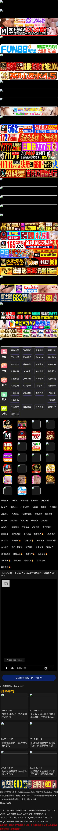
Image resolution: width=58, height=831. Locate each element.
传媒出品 (15, 399)
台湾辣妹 (15, 364)
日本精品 (27, 357)
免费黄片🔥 (16, 540)
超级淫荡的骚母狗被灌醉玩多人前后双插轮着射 (42, 744)
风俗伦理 (52, 407)
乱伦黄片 (45, 520)
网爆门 (52, 392)
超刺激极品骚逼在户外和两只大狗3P (14, 773)
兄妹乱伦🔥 (42, 554)
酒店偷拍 (14, 520)
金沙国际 (4, 547)
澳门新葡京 (47, 527)
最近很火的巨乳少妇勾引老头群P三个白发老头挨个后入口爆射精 (42, 717)
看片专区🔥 (6, 560)
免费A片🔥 (30, 554)
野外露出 (52, 371)
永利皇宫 (27, 534)
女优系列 (27, 378)
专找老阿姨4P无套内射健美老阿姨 (14, 715)
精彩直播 (48, 514)
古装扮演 (15, 378)
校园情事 (27, 407)
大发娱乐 (4, 534)
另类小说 (15, 414)
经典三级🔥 (18, 554)
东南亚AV (52, 364)
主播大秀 (24, 520)
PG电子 (4, 507)
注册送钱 (14, 507)
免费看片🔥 (39, 534)
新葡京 (43, 507)
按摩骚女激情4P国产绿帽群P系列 (14, 744)
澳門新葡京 (16, 534)
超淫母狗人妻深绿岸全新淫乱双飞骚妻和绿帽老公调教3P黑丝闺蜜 (42, 774)
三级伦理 (15, 357)
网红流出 (40, 371)
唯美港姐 (40, 364)
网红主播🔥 (6, 567)
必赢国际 (4, 514)
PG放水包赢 (27, 514)
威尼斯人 (4, 500)
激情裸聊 (4, 540)
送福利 (35, 507)
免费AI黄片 (41, 560)
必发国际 (36, 527)
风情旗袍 (15, 385)
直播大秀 (50, 547)
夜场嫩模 (25, 527)
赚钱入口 (17, 560)
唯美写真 (40, 392)
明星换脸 (27, 385)
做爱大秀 (39, 547)
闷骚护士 (52, 385)
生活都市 (15, 407)
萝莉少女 (52, 350)
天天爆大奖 (51, 540)
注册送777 (25, 507)
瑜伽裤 (39, 385)
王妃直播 (34, 520)
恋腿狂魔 (52, 378)
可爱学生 (40, 378)
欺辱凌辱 (15, 371)
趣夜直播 (15, 527)
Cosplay (39, 357)
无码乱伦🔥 (29, 540)
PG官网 (15, 500)
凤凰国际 (15, 514)
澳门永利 (45, 500)
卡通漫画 (15, 392)
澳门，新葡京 (17, 547)
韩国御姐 (27, 364)
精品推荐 (15, 350)
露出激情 (27, 392)
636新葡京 (51, 534)
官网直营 (34, 500)
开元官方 (40, 540)
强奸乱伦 (27, 350)
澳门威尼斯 (5, 554)
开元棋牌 (24, 500)
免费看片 (29, 547)
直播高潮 (38, 514)
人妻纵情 (40, 407)
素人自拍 (52, 357)
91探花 (27, 371)
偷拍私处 (4, 527)
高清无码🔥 (29, 560)
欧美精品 (40, 350)
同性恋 (52, 399)
